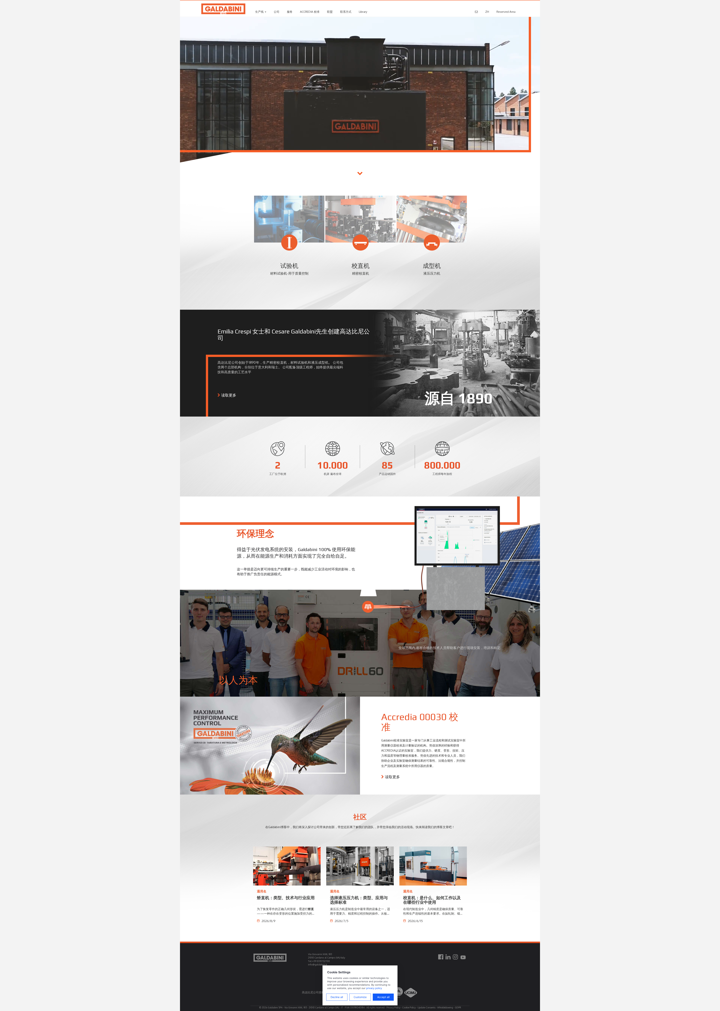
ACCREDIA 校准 (310, 12)
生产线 (259, 12)
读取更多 (228, 395)
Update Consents (426, 1007)
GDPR (458, 1007)
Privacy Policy (393, 1007)
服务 (289, 12)
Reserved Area (505, 12)
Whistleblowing (445, 1007)
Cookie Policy (409, 1007)
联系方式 (345, 12)
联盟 (330, 12)
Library (363, 12)
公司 (276, 12)
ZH (487, 12)
